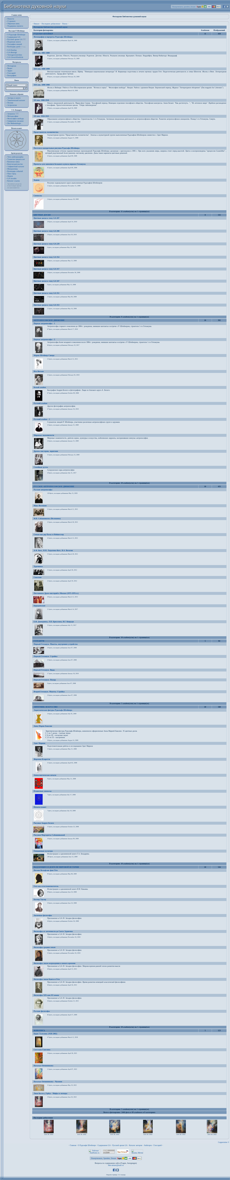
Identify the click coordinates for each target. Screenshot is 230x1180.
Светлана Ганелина (42, 1050)
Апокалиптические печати (45, 775)
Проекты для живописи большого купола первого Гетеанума (60, 164)
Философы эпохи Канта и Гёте (47, 979)
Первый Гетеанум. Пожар (45, 680)
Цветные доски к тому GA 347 (46, 281)
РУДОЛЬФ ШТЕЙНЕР (43, 34)
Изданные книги (14, 42)
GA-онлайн (12, 178)
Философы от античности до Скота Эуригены (53, 931)
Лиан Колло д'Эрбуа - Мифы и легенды (50, 1093)
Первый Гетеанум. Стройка (45, 656)
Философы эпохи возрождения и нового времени (54, 963)
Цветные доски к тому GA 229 (46, 244)
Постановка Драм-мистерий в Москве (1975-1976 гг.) (56, 593)
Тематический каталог (16, 100)
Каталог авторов (135, 1145)
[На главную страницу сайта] (35, 13)
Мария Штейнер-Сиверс (44, 355)
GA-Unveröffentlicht (15, 57)
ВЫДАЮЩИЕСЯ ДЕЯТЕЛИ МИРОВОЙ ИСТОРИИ (56, 867)
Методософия (12, 116)
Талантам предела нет (16, 159)
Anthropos (148, 1145)
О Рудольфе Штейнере (87, 1145)
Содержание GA (13, 37)
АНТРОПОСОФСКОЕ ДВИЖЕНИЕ (49, 320)
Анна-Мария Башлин (43, 726)
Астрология (12, 105)
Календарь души (13, 47)
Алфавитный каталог (15, 167)
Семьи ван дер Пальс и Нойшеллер (49, 535)
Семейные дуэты (41, 467)
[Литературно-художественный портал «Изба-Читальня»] (123, 1153)
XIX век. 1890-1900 (42, 85)
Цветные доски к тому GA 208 (46, 231)
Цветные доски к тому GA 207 (46, 218)
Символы (38, 196)
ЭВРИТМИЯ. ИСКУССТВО (46, 707)
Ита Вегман (39, 371)
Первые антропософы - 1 (44, 324)
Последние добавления (51, 24)
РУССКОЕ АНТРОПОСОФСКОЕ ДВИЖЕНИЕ (54, 486)
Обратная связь (13, 24)
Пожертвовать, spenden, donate (184, 7)
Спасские (38, 577)
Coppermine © (223, 1142)
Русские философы (42, 1011)
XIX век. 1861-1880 (42, 53)
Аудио (9, 71)
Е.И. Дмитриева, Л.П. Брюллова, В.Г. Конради (54, 622)
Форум (10, 176)
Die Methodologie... (14, 123)
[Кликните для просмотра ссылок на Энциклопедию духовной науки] (17, 114)
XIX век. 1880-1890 (42, 69)
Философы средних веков (45, 947)
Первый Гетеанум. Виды (44, 670)
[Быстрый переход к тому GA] (24, 39)
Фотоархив (11, 66)
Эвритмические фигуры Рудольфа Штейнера (53, 710)
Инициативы (12, 169)
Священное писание (15, 121)
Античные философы (43, 915)
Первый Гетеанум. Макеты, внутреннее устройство (56, 644)
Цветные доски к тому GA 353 (46, 305)
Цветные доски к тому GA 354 (46, 257)
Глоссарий (11, 73)
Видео (9, 68)
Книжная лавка (13, 162)
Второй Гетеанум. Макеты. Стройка (49, 692)
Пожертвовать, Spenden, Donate (103, 1158)
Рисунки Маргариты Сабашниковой (49, 835)
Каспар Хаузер (40, 899)
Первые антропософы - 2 (44, 339)
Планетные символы (43, 791)
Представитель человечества (46, 132)
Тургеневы (38, 566)
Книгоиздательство (15, 164)
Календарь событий (15, 171)
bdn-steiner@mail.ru (116, 1165)
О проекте (11, 21)
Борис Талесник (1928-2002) (45, 1034)
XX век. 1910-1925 (41, 116)
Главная (73, 1145)
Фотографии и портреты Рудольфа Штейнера (53, 37)
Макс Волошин (40, 506)
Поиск (64, 24)
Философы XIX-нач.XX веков (46, 995)
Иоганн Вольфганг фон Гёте (46, 870)
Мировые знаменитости (44, 435)
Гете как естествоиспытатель (46, 886)
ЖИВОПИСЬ (39, 1031)
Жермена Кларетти (42, 759)
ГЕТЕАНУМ (39, 641)
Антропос (11, 114)
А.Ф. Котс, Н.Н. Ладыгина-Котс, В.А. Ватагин (53, 550)
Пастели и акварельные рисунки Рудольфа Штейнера (56, 148)
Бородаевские (39, 606)
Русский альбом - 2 (42, 419)
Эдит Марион (39, 743)
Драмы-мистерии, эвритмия (46, 451)
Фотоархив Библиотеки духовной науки (50, 27)
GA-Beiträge (12, 52)
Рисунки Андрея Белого (44, 823)
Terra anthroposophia (15, 157)
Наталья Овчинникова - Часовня (48, 1082)
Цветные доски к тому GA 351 (46, 293)
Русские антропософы (43, 490)
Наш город (11, 174)
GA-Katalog (12, 50)
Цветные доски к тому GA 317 (46, 269)
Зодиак (37, 180)
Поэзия (10, 103)
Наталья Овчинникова (43, 1066)
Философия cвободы (15, 119)
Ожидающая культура (43, 851)
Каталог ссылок (13, 181)
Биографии (11, 76)
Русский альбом (40, 403)
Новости (10, 19)
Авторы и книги (13, 98)
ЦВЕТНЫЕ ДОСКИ (42, 215)
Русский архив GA (14, 39)
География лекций (14, 44)
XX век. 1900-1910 (41, 100)
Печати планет (40, 807)
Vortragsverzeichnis (14, 55)
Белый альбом (40, 387)
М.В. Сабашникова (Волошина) (47, 519)
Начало (36, 24)
